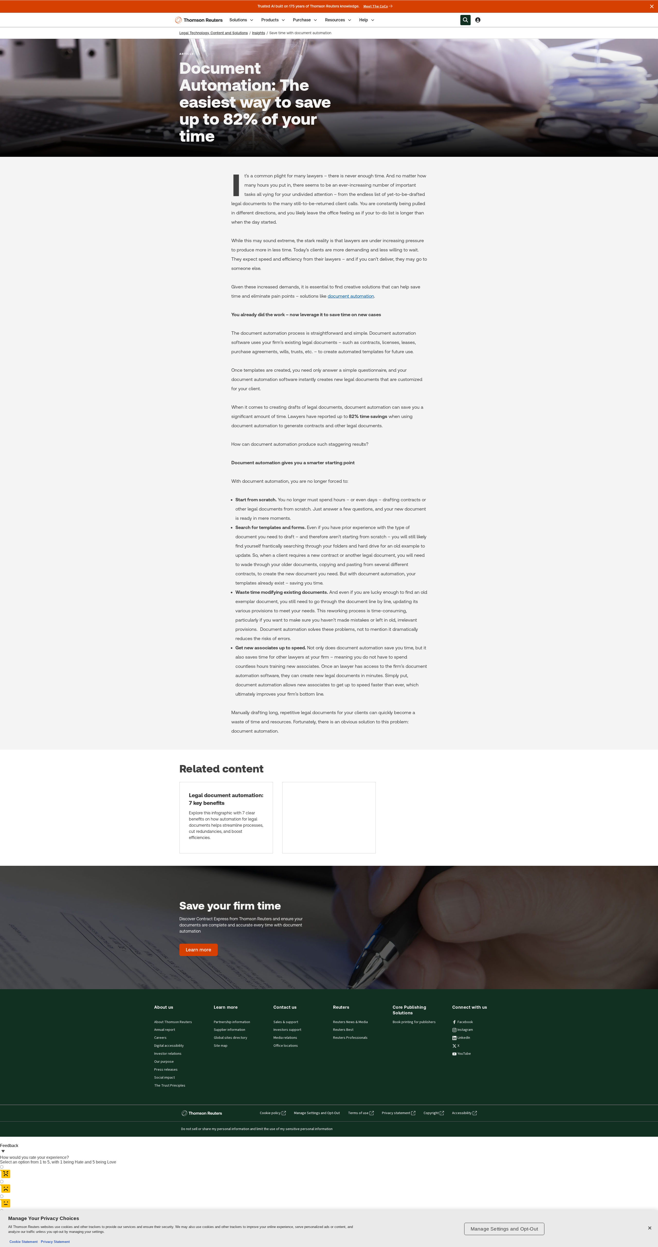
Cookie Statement (24, 1242)
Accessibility (462, 1113)
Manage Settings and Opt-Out (317, 1113)
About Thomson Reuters (173, 1022)
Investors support (287, 1029)
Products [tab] (270, 19)
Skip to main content (23, 16)
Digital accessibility (169, 1045)
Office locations (285, 1045)
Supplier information (229, 1029)
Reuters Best (343, 1029)
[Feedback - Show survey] (3, 1151)
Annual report (164, 1029)
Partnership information (232, 1022)
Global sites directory (230, 1037)
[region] (329, 1228)
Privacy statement (396, 1113)
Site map (220, 1045)
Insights (258, 33)
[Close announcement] (652, 6)
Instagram (465, 1029)
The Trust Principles (169, 1085)
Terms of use (358, 1113)
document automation (351, 296)
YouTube (464, 1053)
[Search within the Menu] (465, 20)
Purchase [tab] (302, 19)
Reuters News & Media (350, 1022)
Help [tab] (363, 19)
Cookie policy (270, 1113)
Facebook (465, 1022)
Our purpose (164, 1061)
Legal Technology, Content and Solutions (213, 33)
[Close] (649, 1228)
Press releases (166, 1069)
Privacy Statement (54, 1242)
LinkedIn (464, 1037)
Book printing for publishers (414, 1022)
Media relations (285, 1037)
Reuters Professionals (350, 1037)
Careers (160, 1037)
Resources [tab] (335, 19)
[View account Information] (478, 20)
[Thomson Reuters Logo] (200, 20)
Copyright (431, 1113)
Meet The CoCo (375, 6)
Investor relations (167, 1053)
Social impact (164, 1077)
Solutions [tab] (238, 19)
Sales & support (285, 1022)
